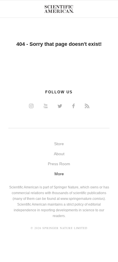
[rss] (87, 105)
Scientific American (59, 8)
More (59, 174)
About (59, 153)
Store (59, 143)
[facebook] (73, 105)
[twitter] (59, 105)
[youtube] (45, 105)
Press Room (59, 163)
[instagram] (31, 105)
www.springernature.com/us (82, 199)
